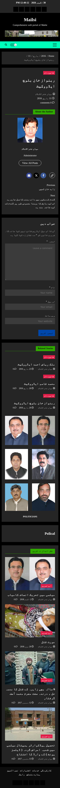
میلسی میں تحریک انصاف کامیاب (31, 594)
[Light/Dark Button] (13, 45)
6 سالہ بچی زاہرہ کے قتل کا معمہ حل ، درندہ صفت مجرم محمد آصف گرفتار (30, 694)
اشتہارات (25, 770)
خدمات (35, 770)
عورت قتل (48, 642)
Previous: (47, 187)
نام (52, 287)
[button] (54, 44)
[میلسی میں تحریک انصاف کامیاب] (30, 573)
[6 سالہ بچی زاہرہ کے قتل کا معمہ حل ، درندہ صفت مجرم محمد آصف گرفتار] (30, 668)
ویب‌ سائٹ (50, 316)
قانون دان (49, 73)
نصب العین (12, 770)
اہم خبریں (47, 586)
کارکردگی (46, 770)
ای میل (50, 301)
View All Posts (30, 163)
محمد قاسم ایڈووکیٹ (39, 383)
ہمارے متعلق (33, 774)
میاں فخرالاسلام (43, 94)
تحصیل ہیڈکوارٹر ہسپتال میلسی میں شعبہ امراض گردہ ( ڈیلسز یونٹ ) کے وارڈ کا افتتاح (31, 750)
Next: (30, 201)
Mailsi (30, 19)
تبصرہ (50, 241)
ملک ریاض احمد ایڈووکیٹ (36, 364)
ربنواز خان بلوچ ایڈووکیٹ (34, 403)
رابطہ (21, 774)
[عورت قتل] (30, 620)
